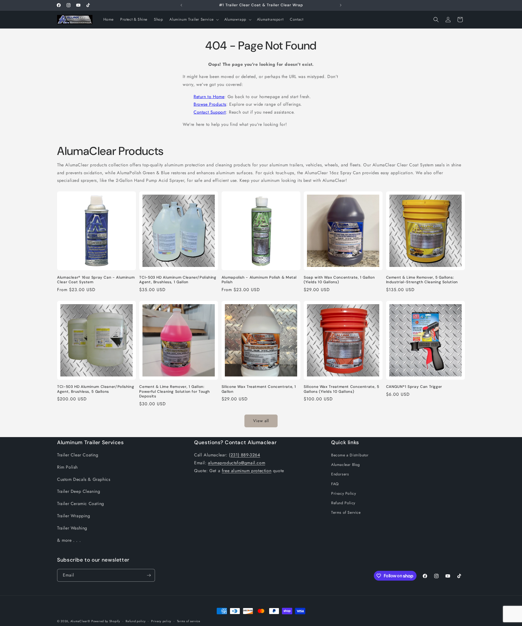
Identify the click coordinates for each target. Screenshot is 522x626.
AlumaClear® (80, 621)
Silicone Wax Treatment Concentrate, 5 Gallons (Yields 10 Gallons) (341, 389)
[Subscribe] (149, 575)
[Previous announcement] (181, 5)
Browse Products (210, 104)
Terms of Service (346, 512)
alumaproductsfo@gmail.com (236, 463)
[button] (193, 19)
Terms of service (188, 621)
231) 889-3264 (245, 455)
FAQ (335, 484)
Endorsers (340, 474)
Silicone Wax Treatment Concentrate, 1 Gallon (259, 389)
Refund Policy (343, 503)
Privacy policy (161, 621)
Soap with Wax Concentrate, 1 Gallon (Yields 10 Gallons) (339, 280)
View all (261, 421)
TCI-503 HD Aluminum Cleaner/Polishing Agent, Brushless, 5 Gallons (95, 389)
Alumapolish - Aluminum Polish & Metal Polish (259, 280)
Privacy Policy (343, 493)
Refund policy (135, 621)
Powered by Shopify (105, 621)
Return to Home (209, 97)
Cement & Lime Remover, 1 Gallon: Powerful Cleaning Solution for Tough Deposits (174, 391)
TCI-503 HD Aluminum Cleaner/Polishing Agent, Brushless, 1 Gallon (177, 280)
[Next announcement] (341, 5)
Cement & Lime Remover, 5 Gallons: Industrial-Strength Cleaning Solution (422, 280)
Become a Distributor (350, 455)
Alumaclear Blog (345, 464)
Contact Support (210, 112)
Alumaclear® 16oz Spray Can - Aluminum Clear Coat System (96, 280)
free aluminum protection (246, 471)
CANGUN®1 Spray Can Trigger (414, 386)
